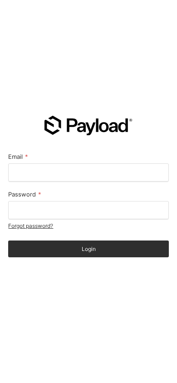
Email (18, 156)
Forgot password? (30, 225)
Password (24, 194)
